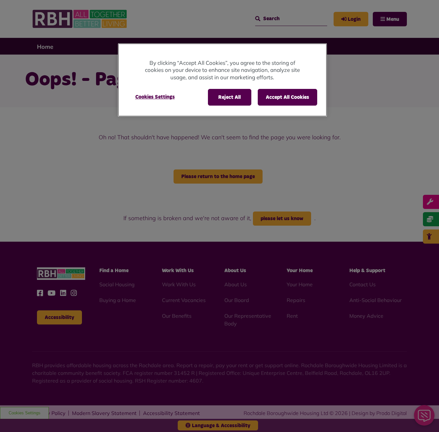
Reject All (229, 97)
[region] (222, 80)
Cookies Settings (155, 96)
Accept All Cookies (287, 97)
